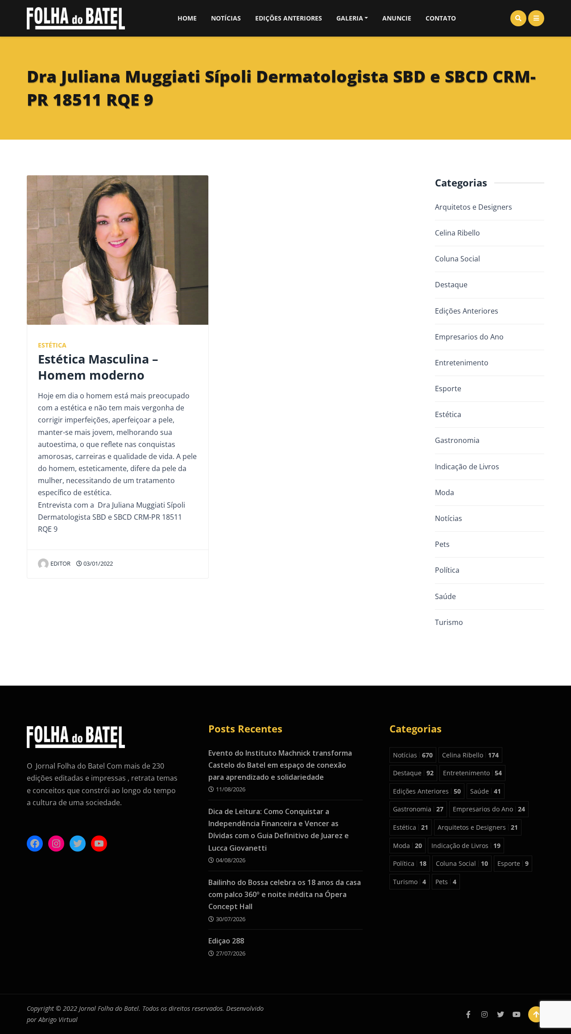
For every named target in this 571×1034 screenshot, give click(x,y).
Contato (441, 18)
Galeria (349, 18)
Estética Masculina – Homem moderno (98, 367)
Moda (444, 492)
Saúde (445, 596)
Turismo (449, 622)
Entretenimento (461, 363)
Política (447, 570)
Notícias (226, 18)
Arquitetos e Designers (473, 207)
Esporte (448, 388)
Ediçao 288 (226, 941)
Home (187, 18)
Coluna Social (457, 259)
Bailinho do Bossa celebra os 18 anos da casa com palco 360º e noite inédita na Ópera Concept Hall (284, 894)
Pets (442, 544)
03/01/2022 (97, 563)
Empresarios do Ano (469, 337)
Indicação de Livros (467, 467)
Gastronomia (457, 440)
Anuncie (396, 18)
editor (60, 563)
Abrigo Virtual (58, 1019)
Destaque (451, 285)
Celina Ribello (457, 233)
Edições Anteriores (288, 18)
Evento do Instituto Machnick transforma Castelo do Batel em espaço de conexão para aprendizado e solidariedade (280, 765)
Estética (52, 345)
